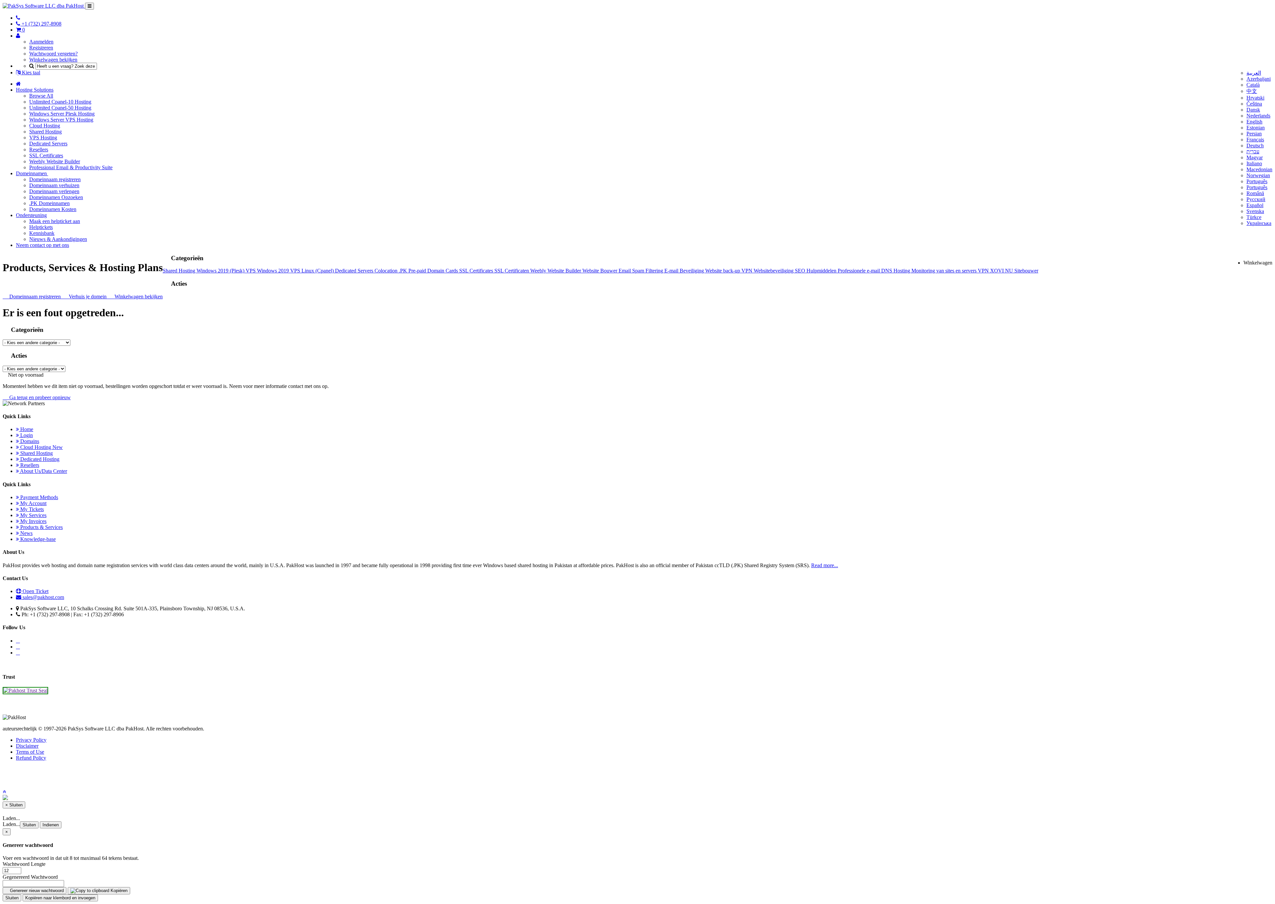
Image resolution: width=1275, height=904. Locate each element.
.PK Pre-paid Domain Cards (429, 270)
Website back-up (723, 270)
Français (1255, 139)
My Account (32, 503)
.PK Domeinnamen (49, 203)
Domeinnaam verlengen (54, 191)
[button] (4, 791)
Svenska (1255, 211)
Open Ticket (34, 591)
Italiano (1254, 163)
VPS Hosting (43, 137)
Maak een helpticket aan (54, 221)
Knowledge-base (37, 539)
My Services (32, 515)
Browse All (41, 96)
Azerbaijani (1258, 79)
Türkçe (1253, 217)
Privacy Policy (31, 740)
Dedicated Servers (48, 143)
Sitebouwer (1026, 270)
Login (26, 435)
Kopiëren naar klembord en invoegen (60, 897)
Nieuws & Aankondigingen (58, 239)
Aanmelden (41, 41)
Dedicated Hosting (39, 459)
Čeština (1254, 104)
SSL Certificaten (512, 270)
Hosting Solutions (34, 90)
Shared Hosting (45, 131)
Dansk (1253, 110)
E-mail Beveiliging (684, 270)
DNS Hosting (896, 270)
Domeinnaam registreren (55, 179)
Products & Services (41, 527)
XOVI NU (1002, 270)
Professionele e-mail (859, 270)
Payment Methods (38, 497)
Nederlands (1258, 115)
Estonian (1255, 127)
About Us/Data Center (43, 471)
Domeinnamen (32, 173)
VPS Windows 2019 (268, 270)
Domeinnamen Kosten (52, 209)
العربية (1253, 73)
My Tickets (31, 509)
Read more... (824, 565)
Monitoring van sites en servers (944, 270)
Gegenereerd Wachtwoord (30, 877)
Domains (29, 441)
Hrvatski (1255, 98)
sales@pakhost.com (43, 597)
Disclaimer (27, 746)
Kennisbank (41, 233)
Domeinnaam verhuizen (54, 185)
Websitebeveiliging (774, 270)
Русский (1255, 199)
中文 (1251, 91)
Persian (1254, 133)
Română (1255, 193)
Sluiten (29, 824)
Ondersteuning (31, 215)
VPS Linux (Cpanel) (312, 270)
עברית (1252, 151)
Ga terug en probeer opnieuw (39, 397)
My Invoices (32, 521)
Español (1254, 205)
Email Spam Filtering (641, 270)
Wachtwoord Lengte (24, 864)
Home (26, 429)
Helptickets (41, 227)
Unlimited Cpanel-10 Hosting (60, 102)
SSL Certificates (46, 155)
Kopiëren (118, 890)
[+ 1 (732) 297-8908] (18, 18)
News (26, 533)
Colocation (387, 270)
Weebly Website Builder (54, 161)
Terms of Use (30, 752)
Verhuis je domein (87, 296)
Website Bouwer (600, 270)
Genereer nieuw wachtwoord (36, 890)
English (1254, 121)
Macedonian (1259, 169)
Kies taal (30, 72)
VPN (747, 270)
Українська (1258, 223)
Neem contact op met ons (42, 245)
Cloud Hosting (44, 125)
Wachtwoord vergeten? (53, 53)
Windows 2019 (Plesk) (221, 270)
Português (1256, 181)
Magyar (1254, 157)
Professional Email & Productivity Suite (71, 167)
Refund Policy (31, 758)
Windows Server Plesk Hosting (62, 113)
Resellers (38, 149)
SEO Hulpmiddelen (816, 270)
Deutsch (1255, 145)
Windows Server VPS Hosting (61, 119)
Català (1253, 85)
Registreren (41, 47)
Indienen (50, 824)
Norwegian (1258, 175)
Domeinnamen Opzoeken (56, 197)
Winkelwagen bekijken (53, 59)
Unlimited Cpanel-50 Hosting (60, 108)
